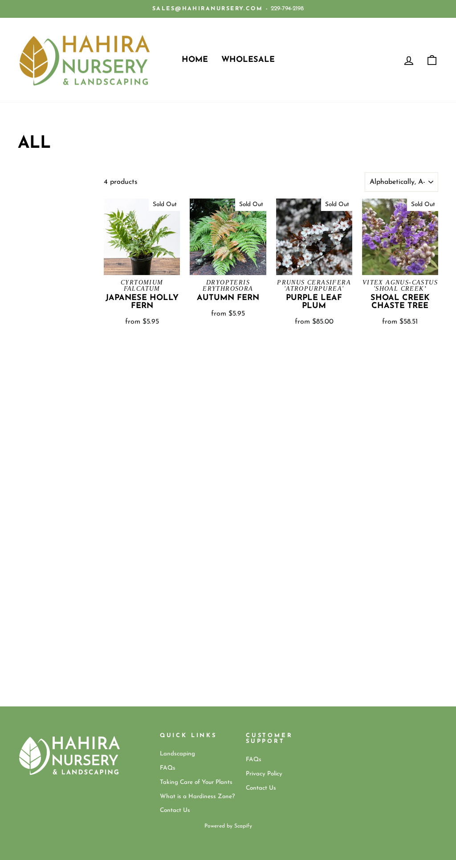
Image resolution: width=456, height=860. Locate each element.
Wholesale (248, 60)
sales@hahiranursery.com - (210, 9)
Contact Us (175, 810)
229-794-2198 (287, 9)
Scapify (243, 826)
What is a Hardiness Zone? (197, 796)
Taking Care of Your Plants (196, 782)
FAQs (167, 768)
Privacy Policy (264, 774)
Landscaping (177, 754)
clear (80, 228)
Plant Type (28, 184)
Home (195, 60)
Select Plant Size (38, 209)
